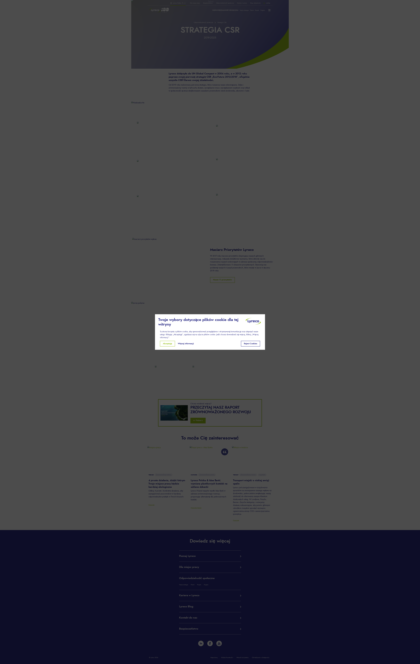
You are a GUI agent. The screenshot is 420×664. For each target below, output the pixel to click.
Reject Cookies (250, 344)
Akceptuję (167, 344)
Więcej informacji (186, 344)
